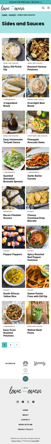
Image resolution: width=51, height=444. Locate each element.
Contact (25, 420)
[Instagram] (17, 401)
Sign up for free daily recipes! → (25, 2)
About (25, 415)
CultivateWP (35, 441)
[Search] (43, 7)
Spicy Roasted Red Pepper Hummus (35, 257)
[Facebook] (23, 401)
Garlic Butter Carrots (34, 177)
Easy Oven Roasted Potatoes (9, 333)
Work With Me (25, 425)
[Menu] (48, 7)
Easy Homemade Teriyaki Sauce (13, 141)
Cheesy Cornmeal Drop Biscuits (36, 218)
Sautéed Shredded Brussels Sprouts (13, 178)
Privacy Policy (25, 429)
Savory (12, 15)
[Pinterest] (33, 401)
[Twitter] (28, 401)
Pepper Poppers (12, 254)
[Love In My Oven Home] (13, 8)
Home (4, 15)
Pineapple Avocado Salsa (36, 141)
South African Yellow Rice (11, 295)
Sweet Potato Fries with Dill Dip (37, 295)
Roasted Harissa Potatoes (36, 68)
